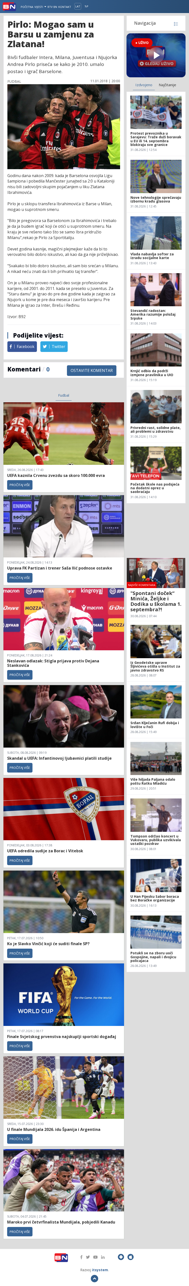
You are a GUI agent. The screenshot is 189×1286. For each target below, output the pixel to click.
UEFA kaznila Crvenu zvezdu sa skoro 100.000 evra (56, 475)
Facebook (25, 346)
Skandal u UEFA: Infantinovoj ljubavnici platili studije (59, 758)
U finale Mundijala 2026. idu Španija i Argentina (53, 1129)
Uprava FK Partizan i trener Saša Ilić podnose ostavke (59, 568)
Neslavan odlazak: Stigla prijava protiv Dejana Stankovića (53, 663)
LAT (77, 6)
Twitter (58, 346)
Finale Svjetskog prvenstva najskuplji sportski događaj (62, 1036)
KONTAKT (64, 7)
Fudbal (63, 395)
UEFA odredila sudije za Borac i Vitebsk (45, 851)
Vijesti (39, 7)
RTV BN (52, 7)
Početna (27, 7)
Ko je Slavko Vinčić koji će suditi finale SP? (49, 943)
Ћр (86, 6)
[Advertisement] (156, 530)
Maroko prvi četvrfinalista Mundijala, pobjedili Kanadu (61, 1222)
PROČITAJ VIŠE (20, 485)
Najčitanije (167, 84)
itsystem (100, 1269)
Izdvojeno (143, 84)
